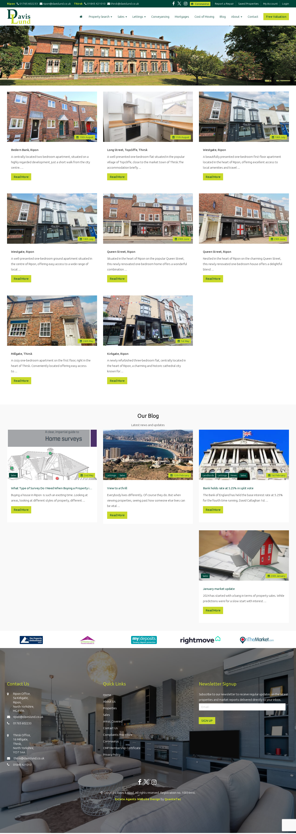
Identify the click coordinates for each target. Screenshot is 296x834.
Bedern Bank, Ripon (24, 150)
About (235, 16)
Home (107, 695)
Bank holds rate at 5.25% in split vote (228, 488)
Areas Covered (112, 721)
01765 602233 (28, 3)
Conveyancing (160, 16)
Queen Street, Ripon (121, 251)
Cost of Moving (204, 16)
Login (285, 3)
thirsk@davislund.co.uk (125, 3)
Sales (121, 16)
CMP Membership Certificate (122, 748)
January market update (219, 588)
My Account (270, 3)
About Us (109, 701)
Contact (253, 16)
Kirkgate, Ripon (117, 353)
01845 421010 (96, 3)
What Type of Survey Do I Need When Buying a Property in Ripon (52, 488)
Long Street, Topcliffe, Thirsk (127, 150)
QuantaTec (173, 799)
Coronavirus (201, 3)
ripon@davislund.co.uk (57, 3)
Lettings (138, 16)
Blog (223, 16)
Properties (110, 708)
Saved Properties (248, 3)
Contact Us (110, 728)
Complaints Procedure (117, 734)
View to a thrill (117, 488)
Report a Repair (224, 3)
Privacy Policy (111, 754)
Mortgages (182, 16)
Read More (21, 177)
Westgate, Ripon (214, 150)
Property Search (99, 16)
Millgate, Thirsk (21, 353)
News (234, 475)
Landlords (208, 475)
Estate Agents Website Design (137, 799)
